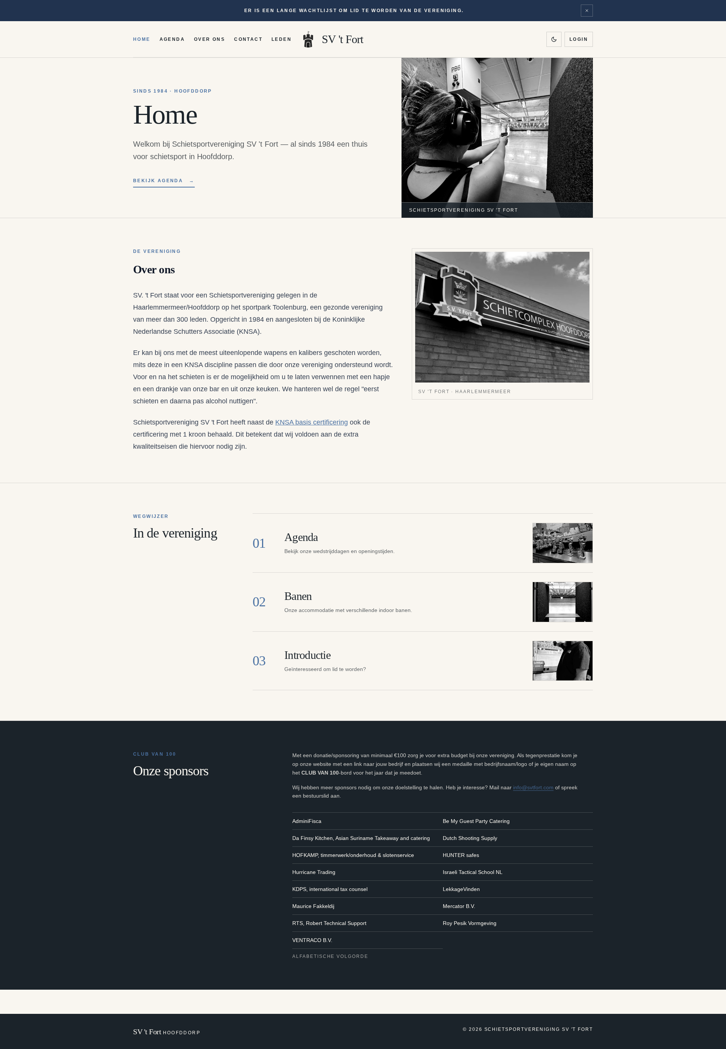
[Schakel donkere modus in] (554, 39)
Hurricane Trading (313, 872)
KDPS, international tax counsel (330, 889)
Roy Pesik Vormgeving (469, 923)
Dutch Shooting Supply (470, 838)
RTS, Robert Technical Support (329, 923)
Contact (248, 39)
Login (578, 39)
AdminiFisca (306, 821)
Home (141, 39)
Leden (281, 39)
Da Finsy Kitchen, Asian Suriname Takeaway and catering (361, 838)
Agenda (172, 39)
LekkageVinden (461, 889)
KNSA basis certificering (311, 422)
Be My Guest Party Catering (476, 821)
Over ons (209, 39)
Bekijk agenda (164, 180)
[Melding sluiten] (587, 11)
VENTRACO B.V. (312, 940)
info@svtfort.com (533, 787)
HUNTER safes (461, 855)
